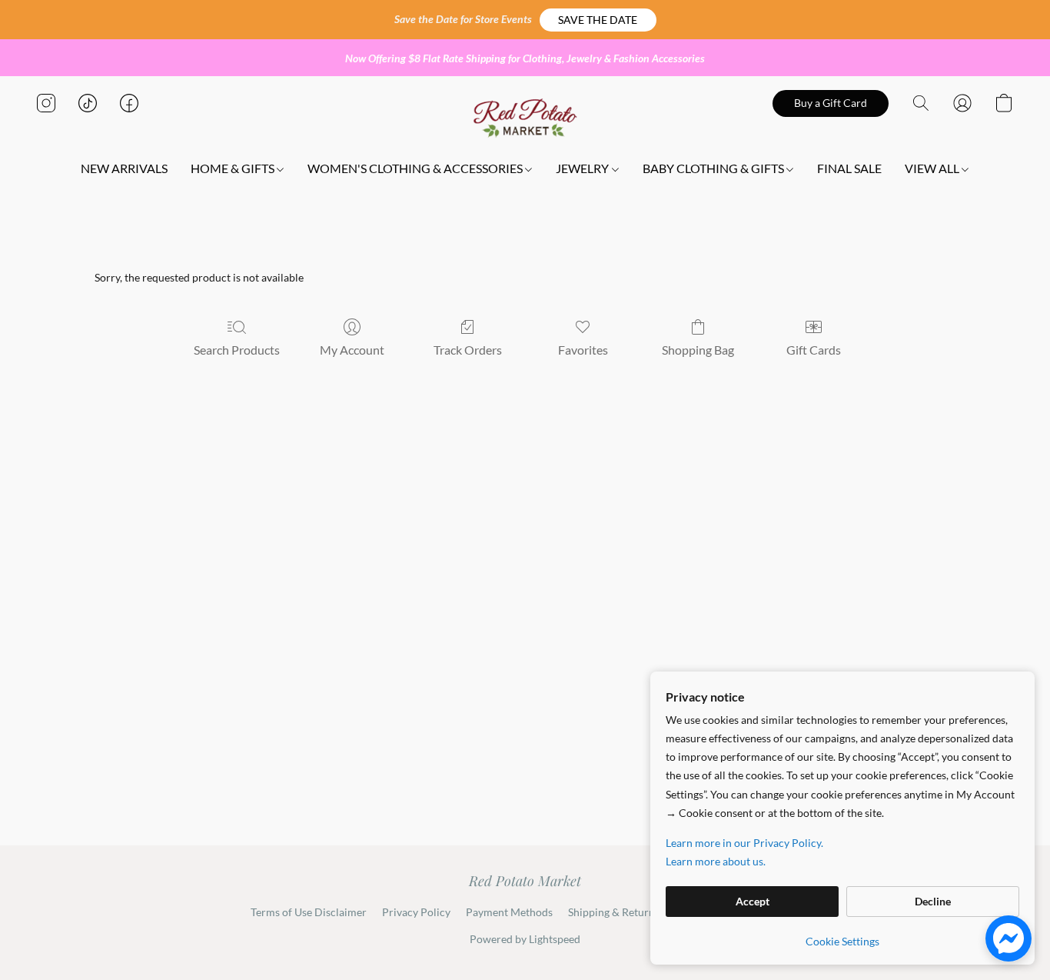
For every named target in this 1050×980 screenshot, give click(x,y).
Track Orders (468, 349)
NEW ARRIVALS (124, 168)
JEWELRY (583, 168)
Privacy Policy (416, 911)
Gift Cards (813, 349)
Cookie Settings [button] (842, 941)
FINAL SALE (849, 168)
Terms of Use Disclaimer (309, 911)
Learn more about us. (716, 861)
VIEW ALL (933, 168)
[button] (598, 20)
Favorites (583, 349)
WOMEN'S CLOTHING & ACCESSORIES (416, 168)
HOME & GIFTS (234, 168)
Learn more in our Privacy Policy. (744, 842)
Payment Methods (509, 911)
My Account (352, 349)
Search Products (237, 349)
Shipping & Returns (614, 911)
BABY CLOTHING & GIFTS (714, 168)
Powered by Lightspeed (525, 938)
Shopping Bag (698, 349)
